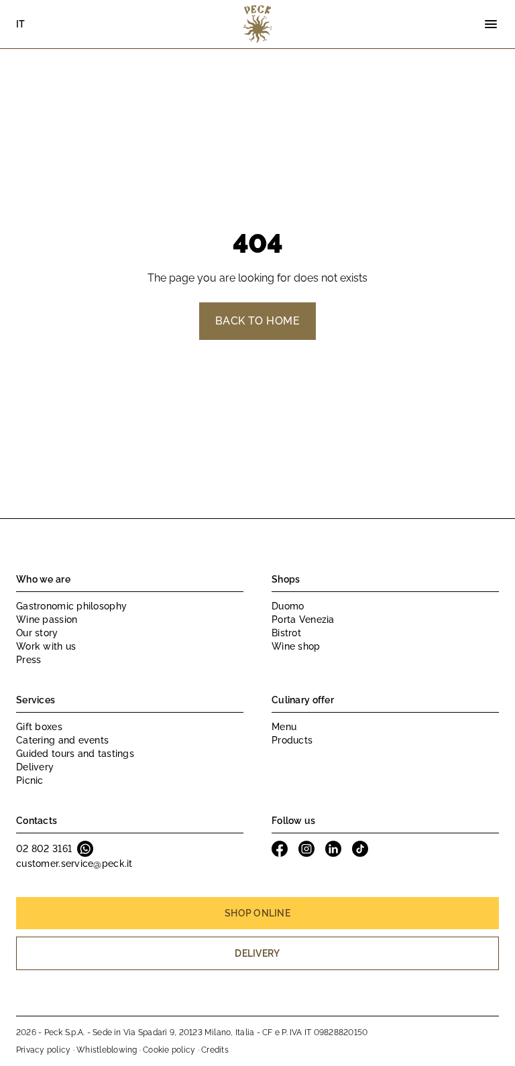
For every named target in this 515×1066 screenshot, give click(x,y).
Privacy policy (43, 1050)
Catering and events (62, 740)
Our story (37, 633)
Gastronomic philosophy (71, 606)
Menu (284, 726)
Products (292, 740)
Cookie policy (169, 1050)
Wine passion (46, 619)
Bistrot (286, 633)
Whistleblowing (106, 1050)
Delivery (35, 767)
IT (20, 24)
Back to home (257, 320)
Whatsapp (85, 849)
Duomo (288, 606)
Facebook (280, 849)
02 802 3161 (44, 848)
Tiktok (360, 849)
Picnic (30, 780)
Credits (215, 1050)
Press (28, 659)
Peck (257, 24)
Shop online (257, 913)
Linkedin (333, 849)
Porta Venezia (303, 619)
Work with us (46, 646)
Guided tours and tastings (75, 753)
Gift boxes (39, 726)
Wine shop (296, 646)
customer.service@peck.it (74, 863)
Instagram (306, 849)
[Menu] (491, 24)
